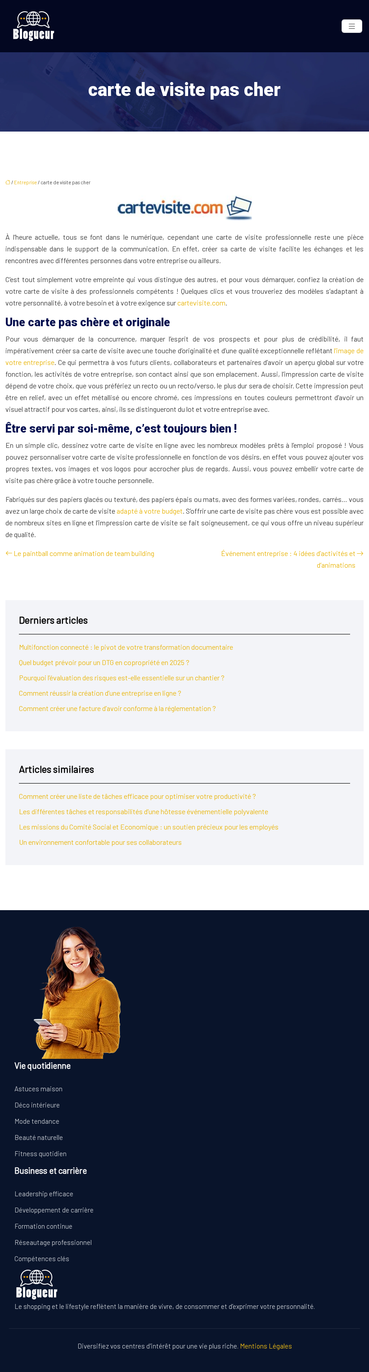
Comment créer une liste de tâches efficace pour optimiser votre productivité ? (137, 796)
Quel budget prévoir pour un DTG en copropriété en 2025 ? (104, 662)
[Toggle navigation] (352, 26)
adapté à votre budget (149, 510)
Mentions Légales (266, 1346)
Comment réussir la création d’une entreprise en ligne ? (100, 692)
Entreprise (25, 182)
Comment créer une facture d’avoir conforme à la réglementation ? (117, 708)
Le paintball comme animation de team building (84, 553)
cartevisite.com (201, 302)
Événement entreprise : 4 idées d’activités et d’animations (288, 559)
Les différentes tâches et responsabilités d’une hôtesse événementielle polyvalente (143, 811)
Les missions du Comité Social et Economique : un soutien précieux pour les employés (149, 826)
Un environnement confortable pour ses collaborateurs (100, 842)
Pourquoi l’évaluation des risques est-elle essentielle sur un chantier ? (122, 677)
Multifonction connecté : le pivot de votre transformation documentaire (126, 647)
